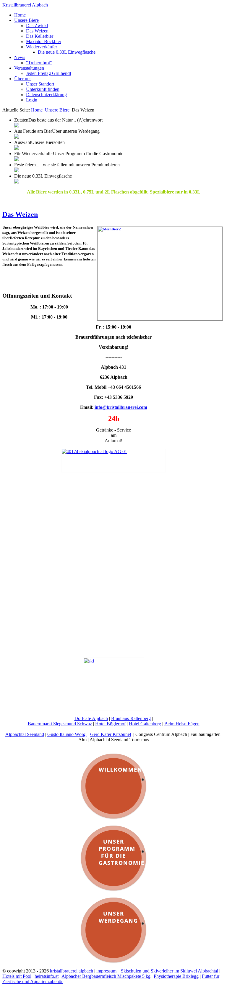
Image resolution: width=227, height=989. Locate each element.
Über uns (22, 78)
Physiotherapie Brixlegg (176, 976)
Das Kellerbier (39, 36)
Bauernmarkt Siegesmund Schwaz (60, 723)
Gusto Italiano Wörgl (67, 734)
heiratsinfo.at (47, 976)
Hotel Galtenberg (145, 723)
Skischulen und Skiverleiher (147, 970)
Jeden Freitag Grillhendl (48, 73)
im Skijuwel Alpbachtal (196, 970)
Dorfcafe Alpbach (91, 718)
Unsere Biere (26, 20)
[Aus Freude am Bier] (16, 137)
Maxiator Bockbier (43, 41)
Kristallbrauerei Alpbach (25, 4)
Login (31, 99)
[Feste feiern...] (16, 170)
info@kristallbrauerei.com (121, 407)
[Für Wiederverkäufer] (16, 159)
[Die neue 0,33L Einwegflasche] (16, 181)
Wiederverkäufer (41, 46)
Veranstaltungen (29, 67)
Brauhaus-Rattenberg (131, 718)
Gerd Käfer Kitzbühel (110, 734)
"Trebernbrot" (39, 62)
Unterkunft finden (42, 89)
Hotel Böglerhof (110, 723)
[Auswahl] (16, 148)
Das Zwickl (37, 25)
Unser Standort (40, 83)
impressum (106, 970)
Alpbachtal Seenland (24, 734)
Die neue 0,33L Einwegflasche (66, 52)
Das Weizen (37, 30)
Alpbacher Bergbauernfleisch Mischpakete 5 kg (105, 976)
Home (20, 14)
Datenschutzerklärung (46, 94)
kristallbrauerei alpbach (71, 970)
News (19, 57)
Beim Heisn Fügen (182, 723)
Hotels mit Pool (16, 976)
